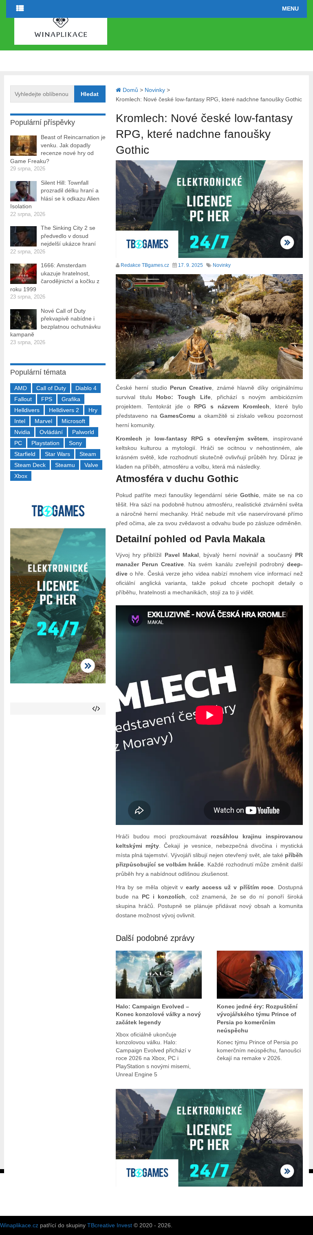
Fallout (23, 399)
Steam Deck (30, 465)
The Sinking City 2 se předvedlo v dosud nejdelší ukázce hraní (68, 236)
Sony (75, 443)
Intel (19, 421)
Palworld (83, 432)
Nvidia (22, 432)
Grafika (71, 399)
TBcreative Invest (109, 1225)
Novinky (222, 265)
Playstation (45, 443)
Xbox (20, 476)
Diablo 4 (86, 388)
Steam (87, 454)
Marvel (43, 421)
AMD (20, 388)
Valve (91, 465)
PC (18, 443)
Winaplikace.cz (19, 1225)
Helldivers (27, 410)
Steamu (65, 465)
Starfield (24, 454)
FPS (46, 399)
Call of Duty (51, 388)
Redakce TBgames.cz (145, 265)
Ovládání (51, 432)
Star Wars (57, 454)
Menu (290, 8)
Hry (92, 410)
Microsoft (73, 421)
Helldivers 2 (64, 410)
